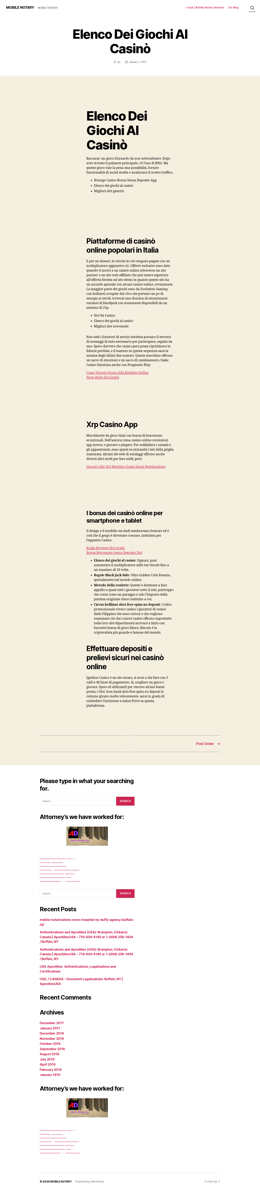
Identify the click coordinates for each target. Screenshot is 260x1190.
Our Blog (233, 7)
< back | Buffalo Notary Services (204, 7)
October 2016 (50, 1044)
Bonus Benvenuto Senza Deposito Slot (114, 553)
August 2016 (49, 1054)
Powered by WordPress (89, 1181)
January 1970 (50, 1075)
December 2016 (52, 1033)
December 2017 (52, 1023)
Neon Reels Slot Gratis (102, 377)
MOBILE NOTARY (20, 7)
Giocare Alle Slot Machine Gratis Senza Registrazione (126, 467)
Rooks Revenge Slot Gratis (105, 548)
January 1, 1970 (137, 61)
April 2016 (47, 1064)
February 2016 (51, 1070)
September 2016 (52, 1049)
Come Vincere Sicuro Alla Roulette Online (117, 373)
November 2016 (52, 1038)
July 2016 (47, 1059)
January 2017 (50, 1028)
